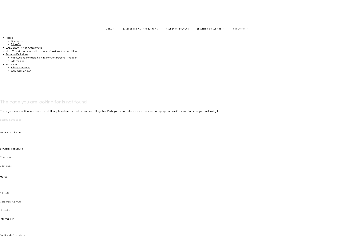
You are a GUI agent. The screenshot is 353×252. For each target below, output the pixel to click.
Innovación (239, 29)
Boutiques (6, 165)
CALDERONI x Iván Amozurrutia (140, 29)
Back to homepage (10, 119)
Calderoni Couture (177, 29)
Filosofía (5, 193)
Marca (108, 29)
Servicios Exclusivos (209, 29)
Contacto (5, 157)
